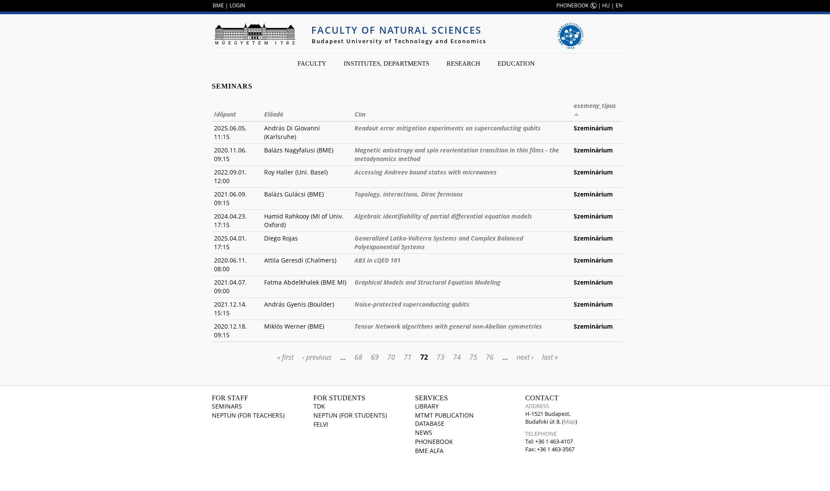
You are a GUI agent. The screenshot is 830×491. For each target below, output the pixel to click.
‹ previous (317, 357)
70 (391, 357)
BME (218, 5)
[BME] (255, 33)
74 (457, 357)
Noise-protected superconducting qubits (411, 304)
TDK (319, 406)
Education (516, 63)
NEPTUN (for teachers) (248, 415)
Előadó (273, 114)
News (423, 432)
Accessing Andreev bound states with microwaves (425, 172)
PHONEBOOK (572, 5)
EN (619, 5)
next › (525, 357)
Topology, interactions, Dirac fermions (408, 194)
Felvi (320, 424)
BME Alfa (429, 451)
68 (358, 357)
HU (606, 5)
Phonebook (434, 441)
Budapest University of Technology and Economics (399, 41)
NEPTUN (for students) (350, 415)
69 (375, 357)
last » (550, 357)
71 (408, 357)
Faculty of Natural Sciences (396, 29)
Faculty (311, 63)
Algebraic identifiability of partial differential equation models (443, 216)
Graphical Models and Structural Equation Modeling (427, 282)
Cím (360, 114)
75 (473, 357)
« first (285, 357)
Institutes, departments (386, 63)
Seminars (227, 406)
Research (463, 63)
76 (490, 357)
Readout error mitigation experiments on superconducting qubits (447, 128)
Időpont (225, 114)
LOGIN (237, 5)
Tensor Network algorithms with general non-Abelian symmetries (448, 326)
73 (440, 357)
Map (569, 421)
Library (427, 406)
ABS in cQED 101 (377, 260)
